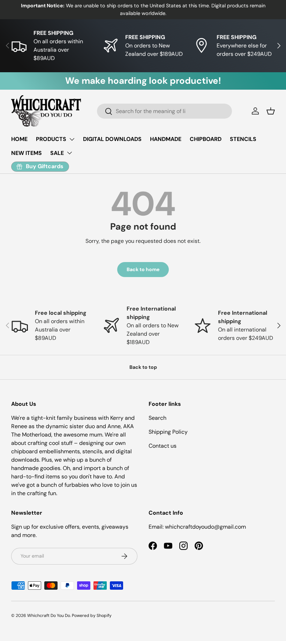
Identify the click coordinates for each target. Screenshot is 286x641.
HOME (19, 139)
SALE (57, 153)
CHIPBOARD (205, 139)
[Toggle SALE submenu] (69, 153)
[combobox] (164, 111)
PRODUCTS (51, 139)
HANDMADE (165, 139)
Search (157, 418)
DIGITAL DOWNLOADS (112, 139)
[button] (270, 111)
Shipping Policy (168, 431)
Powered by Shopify (92, 615)
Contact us (162, 445)
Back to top (143, 367)
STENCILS (243, 139)
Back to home (143, 269)
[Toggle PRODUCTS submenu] (72, 139)
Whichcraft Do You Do (48, 615)
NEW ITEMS (26, 153)
